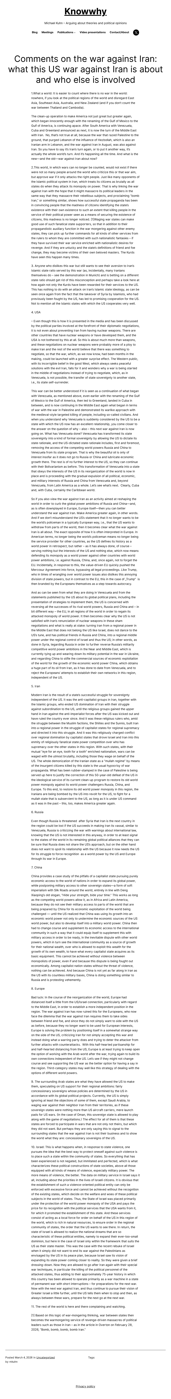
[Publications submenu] (74, 32)
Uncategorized (45, 1357)
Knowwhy (85, 11)
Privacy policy (85, 1386)
